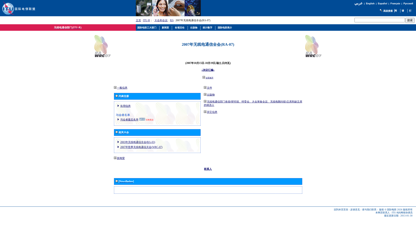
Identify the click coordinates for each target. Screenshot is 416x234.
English (370, 3)
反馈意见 (355, 209)
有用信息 (125, 105)
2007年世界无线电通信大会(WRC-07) (141, 147)
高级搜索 (388, 11)
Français (395, 3)
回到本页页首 (341, 209)
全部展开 (209, 78)
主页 (138, 20)
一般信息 (122, 87)
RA (172, 20)
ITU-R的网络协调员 (402, 212)
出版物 (211, 94)
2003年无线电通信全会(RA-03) (137, 142)
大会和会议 (160, 20)
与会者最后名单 (129, 119)
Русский (408, 3)
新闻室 (121, 158)
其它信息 (212, 112)
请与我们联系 (369, 209)
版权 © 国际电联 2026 (390, 209)
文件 (209, 87)
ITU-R (146, 20)
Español (382, 3)
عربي (358, 3)
